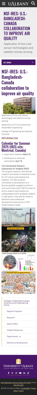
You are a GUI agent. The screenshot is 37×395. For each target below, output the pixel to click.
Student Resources (15, 330)
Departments (12, 336)
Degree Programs (14, 311)
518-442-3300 (18, 385)
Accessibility (25, 388)
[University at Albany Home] (18, 3)
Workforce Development (17, 343)
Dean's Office (12, 324)
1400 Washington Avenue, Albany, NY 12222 (16, 382)
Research (11, 317)
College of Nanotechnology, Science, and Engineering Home (17, 303)
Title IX (21, 391)
